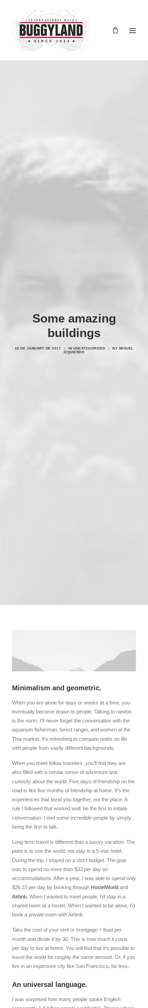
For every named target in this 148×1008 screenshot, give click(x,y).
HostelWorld (104, 887)
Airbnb (19, 896)
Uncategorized (89, 348)
